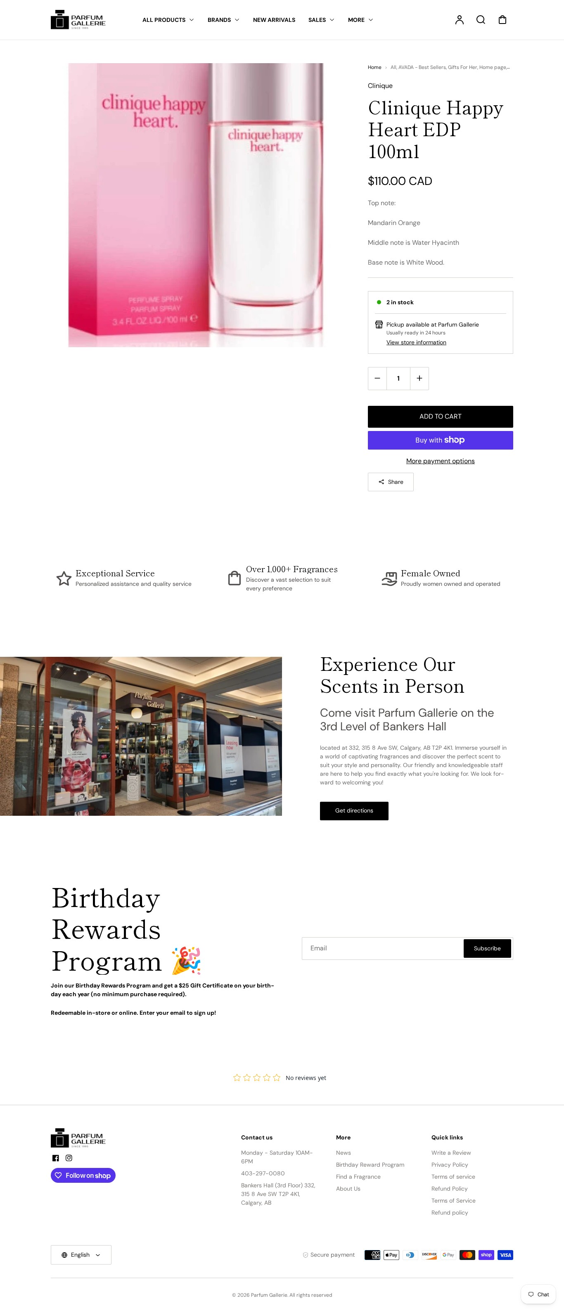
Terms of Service (453, 1200)
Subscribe (487, 948)
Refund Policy (449, 1188)
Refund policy (449, 1212)
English (80, 1254)
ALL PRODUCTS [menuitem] (163, 20)
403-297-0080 (263, 1173)
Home (375, 67)
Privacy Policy (449, 1164)
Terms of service (453, 1176)
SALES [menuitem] (317, 20)
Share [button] (395, 481)
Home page (492, 67)
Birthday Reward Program (370, 1164)
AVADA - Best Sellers (422, 67)
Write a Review (451, 1152)
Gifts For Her (462, 67)
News (343, 1152)
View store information (416, 342)
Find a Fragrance (358, 1176)
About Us (348, 1188)
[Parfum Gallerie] (82, 1138)
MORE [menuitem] (356, 20)
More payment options (440, 461)
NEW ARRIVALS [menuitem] (274, 20)
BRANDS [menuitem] (219, 20)
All (393, 67)
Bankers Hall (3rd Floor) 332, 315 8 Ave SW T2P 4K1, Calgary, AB (278, 1194)
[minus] (377, 378)
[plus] (419, 378)
